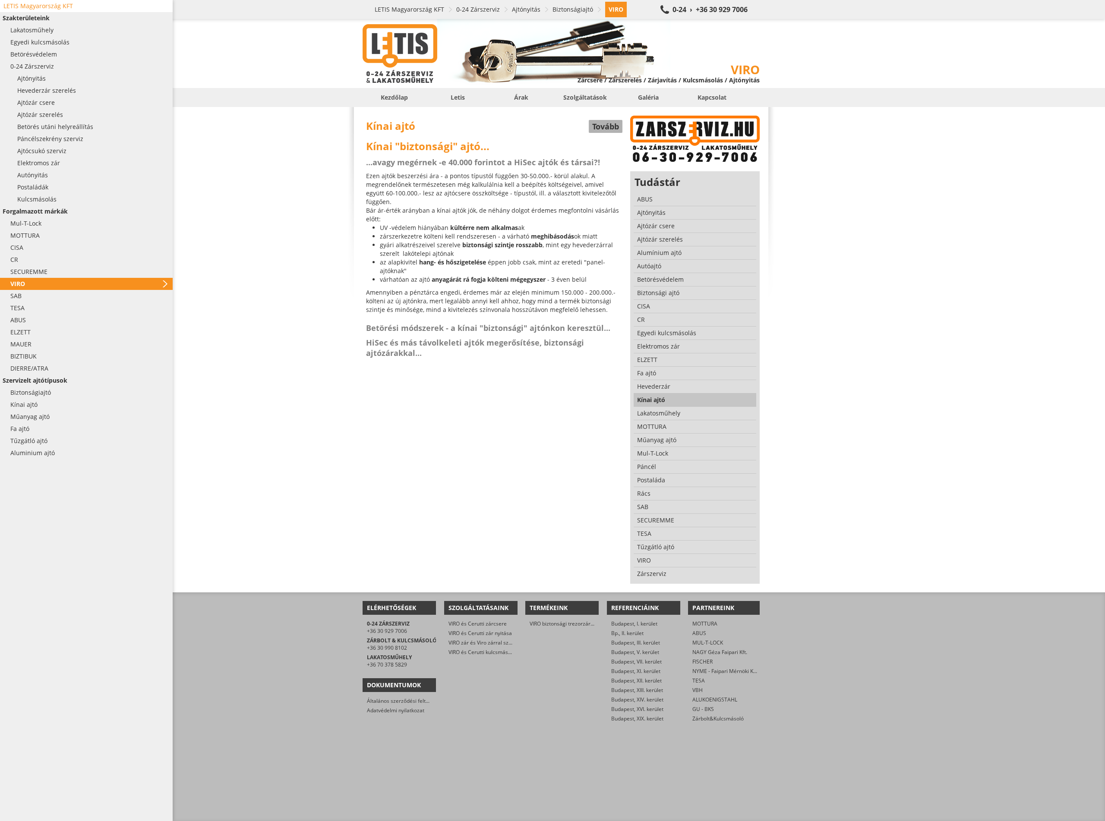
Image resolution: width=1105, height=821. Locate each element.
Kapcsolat (712, 97)
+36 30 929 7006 (387, 631)
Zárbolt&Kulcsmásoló (718, 718)
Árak (521, 97)
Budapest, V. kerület (635, 652)
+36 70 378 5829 (387, 664)
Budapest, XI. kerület (635, 671)
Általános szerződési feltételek (403, 701)
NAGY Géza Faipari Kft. (719, 652)
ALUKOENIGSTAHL (714, 699)
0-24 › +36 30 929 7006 (710, 9)
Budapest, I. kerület (634, 623)
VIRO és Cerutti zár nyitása (480, 633)
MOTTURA (704, 623)
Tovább (605, 126)
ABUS (699, 633)
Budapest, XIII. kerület (637, 690)
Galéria (648, 97)
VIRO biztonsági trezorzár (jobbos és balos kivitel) (588, 623)
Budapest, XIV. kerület (637, 699)
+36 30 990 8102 (387, 647)
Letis (458, 97)
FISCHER (702, 661)
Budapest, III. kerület (635, 642)
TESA (698, 680)
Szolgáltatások (585, 97)
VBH (697, 690)
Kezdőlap (394, 97)
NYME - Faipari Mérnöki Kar (725, 671)
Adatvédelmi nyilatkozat (395, 710)
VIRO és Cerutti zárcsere (477, 623)
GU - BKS (703, 709)
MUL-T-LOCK (707, 642)
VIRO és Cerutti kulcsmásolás (483, 652)
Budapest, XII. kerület (636, 680)
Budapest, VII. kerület (636, 661)
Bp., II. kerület (627, 633)
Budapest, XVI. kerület (637, 709)
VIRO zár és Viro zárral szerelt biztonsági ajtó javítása (512, 642)
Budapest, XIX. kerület (637, 718)
